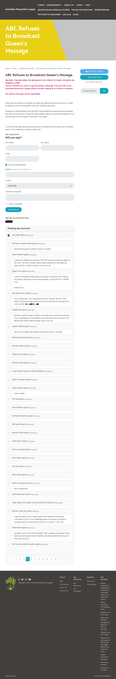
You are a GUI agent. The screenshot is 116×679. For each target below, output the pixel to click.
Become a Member (104, 663)
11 (51, 559)
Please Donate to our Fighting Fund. (105, 606)
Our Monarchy (54, 5)
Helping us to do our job (105, 613)
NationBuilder (106, 676)
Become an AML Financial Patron (54, 9)
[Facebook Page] (19, 580)
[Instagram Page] (26, 580)
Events (41, 5)
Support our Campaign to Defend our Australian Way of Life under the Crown (105, 644)
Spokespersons (101, 9)
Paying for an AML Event (105, 633)
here (38, 94)
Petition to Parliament (49, 14)
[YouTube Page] (29, 580)
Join (88, 5)
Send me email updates (17, 165)
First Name (9, 142)
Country (8, 180)
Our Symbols (92, 584)
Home (7, 68)
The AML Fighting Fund (82, 9)
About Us (69, 5)
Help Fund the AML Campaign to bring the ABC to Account (105, 623)
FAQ (61, 581)
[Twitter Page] (22, 580)
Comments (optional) (13, 191)
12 (55, 559)
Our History (64, 584)
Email (7, 153)
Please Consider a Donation (104, 657)
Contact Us (64, 590)
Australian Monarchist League (20, 9)
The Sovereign (77, 590)
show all (47, 265)
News (80, 5)
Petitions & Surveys (26, 68)
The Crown (91, 581)
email (14, 676)
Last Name (44, 142)
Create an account (95, 81)
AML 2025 (67, 14)
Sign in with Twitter (95, 71)
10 (47, 559)
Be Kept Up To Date (104, 669)
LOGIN (75, 14)
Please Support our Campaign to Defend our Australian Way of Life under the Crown (105, 591)
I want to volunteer (15, 204)
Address (18, 169)
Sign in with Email (94, 77)
